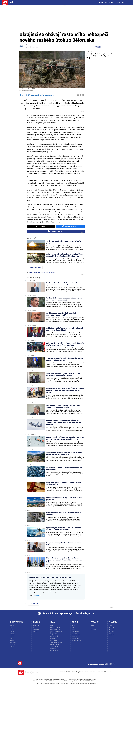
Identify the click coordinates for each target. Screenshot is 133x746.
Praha (51, 625)
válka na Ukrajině (43, 272)
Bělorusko (51, 272)
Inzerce (86, 672)
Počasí (11, 637)
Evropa (101, 3)
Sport (11, 629)
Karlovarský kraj (55, 648)
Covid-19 (12, 646)
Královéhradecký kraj (56, 642)
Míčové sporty (76, 635)
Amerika (117, 3)
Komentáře (36, 629)
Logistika (12, 635)
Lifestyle (111, 629)
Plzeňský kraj (54, 638)
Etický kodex (61, 672)
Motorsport (75, 631)
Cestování (93, 629)
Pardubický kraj (54, 644)
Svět (12, 2)
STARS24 (113, 622)
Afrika (111, 3)
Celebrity (111, 627)
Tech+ (92, 625)
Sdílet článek (99, 47)
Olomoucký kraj (54, 637)
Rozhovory (36, 625)
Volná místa (107, 672)
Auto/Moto (94, 627)
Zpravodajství (16, 622)
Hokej (73, 625)
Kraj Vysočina (54, 650)
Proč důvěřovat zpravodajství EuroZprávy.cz (37, 95)
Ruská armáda (33, 272)
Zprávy (111, 625)
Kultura (12, 633)
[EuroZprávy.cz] (6, 2)
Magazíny (95, 622)
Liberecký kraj (54, 646)
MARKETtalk (13, 642)
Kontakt (74, 672)
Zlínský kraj (53, 640)
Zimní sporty (75, 638)
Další (123, 3)
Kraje (52, 622)
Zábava (111, 633)
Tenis (73, 629)
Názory (36, 622)
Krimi (11, 638)
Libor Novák (37, 596)
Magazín (12, 640)
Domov (12, 625)
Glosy (35, 627)
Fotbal (74, 627)
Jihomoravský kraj (55, 629)
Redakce (68, 672)
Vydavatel (80, 672)
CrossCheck (13, 644)
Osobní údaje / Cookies (96, 672)
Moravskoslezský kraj (56, 631)
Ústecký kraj (53, 633)
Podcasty (36, 631)
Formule (74, 633)
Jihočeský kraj (54, 635)
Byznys (12, 631)
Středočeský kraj (55, 627)
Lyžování (74, 637)
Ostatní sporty (76, 640)
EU (106, 3)
